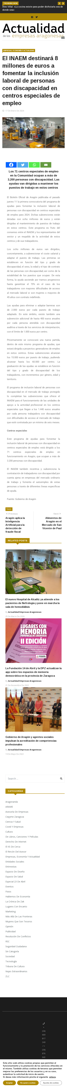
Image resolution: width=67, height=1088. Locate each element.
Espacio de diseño (15, 871)
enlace (52, 1077)
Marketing (10, 911)
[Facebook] (11, 165)
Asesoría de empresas (16, 811)
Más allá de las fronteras (18, 916)
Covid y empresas (14, 826)
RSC (7, 941)
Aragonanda (11, 801)
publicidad (10, 931)
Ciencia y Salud (13, 821)
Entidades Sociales (14, 861)
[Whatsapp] (34, 165)
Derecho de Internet (15, 841)
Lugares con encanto (16, 906)
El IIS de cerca (12, 846)
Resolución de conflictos (18, 936)
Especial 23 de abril (15, 881)
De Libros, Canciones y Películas (21, 836)
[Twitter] (22, 165)
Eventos (9, 886)
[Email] (45, 165)
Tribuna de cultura (14, 966)
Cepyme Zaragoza (14, 816)
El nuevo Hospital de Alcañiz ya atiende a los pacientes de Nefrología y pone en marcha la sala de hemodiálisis (32, 603)
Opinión (9, 926)
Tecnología (11, 961)
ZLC (7, 976)
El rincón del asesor (15, 851)
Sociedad (10, 956)
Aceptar (9, 1083)
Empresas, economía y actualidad (18, 50)
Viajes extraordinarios (16, 971)
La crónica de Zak (14, 901)
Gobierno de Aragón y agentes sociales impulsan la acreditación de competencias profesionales (31, 741)
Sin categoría (12, 951)
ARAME (9, 806)
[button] (59, 3)
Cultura (9, 831)
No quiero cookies (28, 1083)
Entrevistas (11, 866)
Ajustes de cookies (51, 1083)
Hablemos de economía (17, 896)
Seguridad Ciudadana (16, 946)
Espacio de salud (14, 876)
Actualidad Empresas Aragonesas (24, 612)
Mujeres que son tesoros (18, 921)
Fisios (8, 891)
